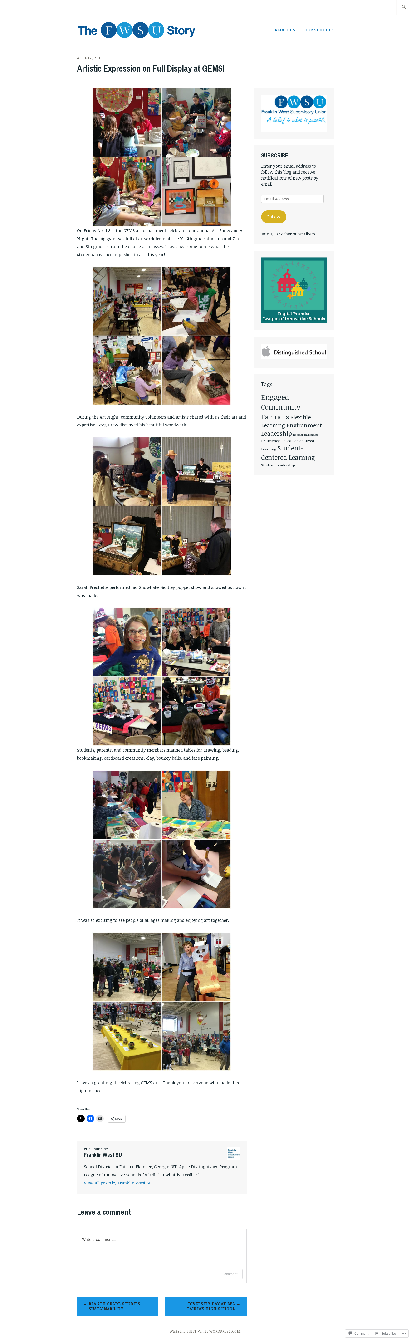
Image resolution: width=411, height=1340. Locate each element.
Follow (273, 217)
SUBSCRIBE (274, 155)
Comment (230, 1274)
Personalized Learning (305, 434)
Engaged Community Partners (280, 406)
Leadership (276, 433)
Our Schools (319, 30)
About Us (285, 30)
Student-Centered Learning (288, 452)
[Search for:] (403, 7)
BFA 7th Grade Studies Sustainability (114, 1306)
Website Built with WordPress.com (205, 1331)
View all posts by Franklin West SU (118, 1183)
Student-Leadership (278, 465)
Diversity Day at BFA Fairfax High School (211, 1306)
